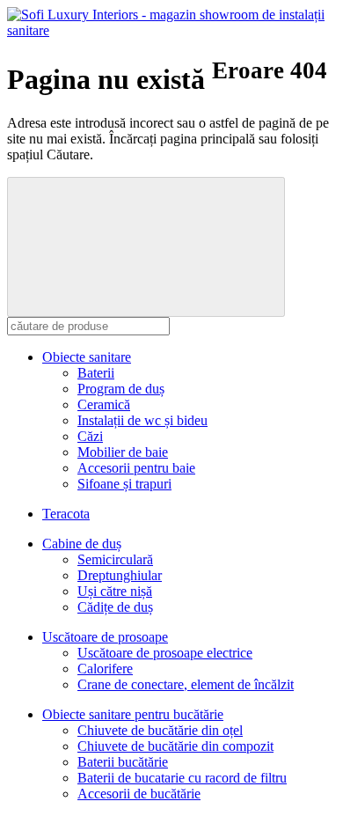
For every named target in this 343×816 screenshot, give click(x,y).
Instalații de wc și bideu (142, 420)
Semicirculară (115, 559)
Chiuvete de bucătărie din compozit (175, 746)
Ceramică (103, 404)
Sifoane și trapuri (124, 483)
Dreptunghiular (119, 575)
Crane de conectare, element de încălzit (185, 684)
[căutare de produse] (146, 247)
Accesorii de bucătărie (139, 793)
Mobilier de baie (122, 452)
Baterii (95, 372)
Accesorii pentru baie (136, 467)
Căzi (90, 436)
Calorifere (105, 668)
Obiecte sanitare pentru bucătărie (132, 714)
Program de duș (120, 388)
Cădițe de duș (115, 606)
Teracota (66, 513)
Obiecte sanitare (86, 356)
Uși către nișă (114, 591)
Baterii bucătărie (122, 761)
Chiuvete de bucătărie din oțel (160, 730)
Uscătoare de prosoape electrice (164, 652)
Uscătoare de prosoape (105, 636)
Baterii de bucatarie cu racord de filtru (182, 777)
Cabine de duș (81, 543)
